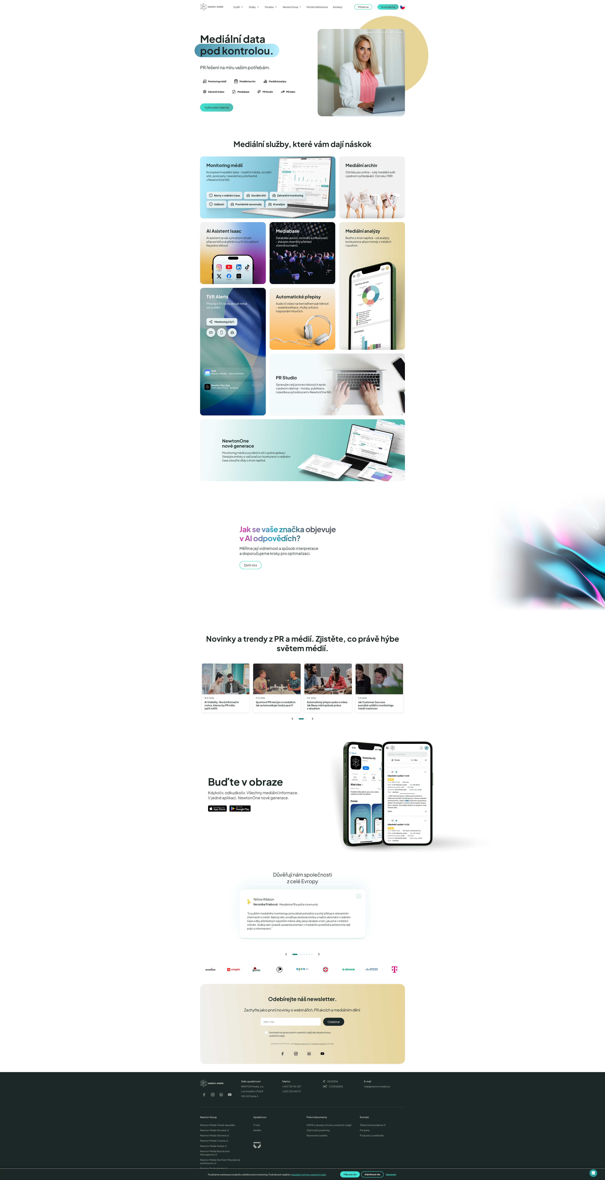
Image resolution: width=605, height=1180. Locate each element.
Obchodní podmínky (318, 1130)
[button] (593, 1173)
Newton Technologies (212, 1168)
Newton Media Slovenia (213, 1135)
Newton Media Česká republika (217, 1124)
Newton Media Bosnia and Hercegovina (215, 1153)
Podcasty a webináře (372, 1135)
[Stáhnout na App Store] (217, 808)
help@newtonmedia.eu (377, 1086)
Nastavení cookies (317, 1135)
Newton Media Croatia (212, 1140)
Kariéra (257, 1130)
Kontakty (337, 7)
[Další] (312, 719)
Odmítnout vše (372, 1174)
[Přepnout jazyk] (402, 7)
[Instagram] (296, 1054)
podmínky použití (318, 1043)
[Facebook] (283, 1054)
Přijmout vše (350, 1174)
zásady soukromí (301, 1043)
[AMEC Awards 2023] (257, 1145)
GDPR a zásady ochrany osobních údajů (329, 1124)
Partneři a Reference (317, 7)
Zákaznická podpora (371, 1124)
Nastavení (391, 1174)
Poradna (365, 1130)
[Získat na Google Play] (240, 808)
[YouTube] (322, 1054)
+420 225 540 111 (291, 1091)
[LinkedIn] (309, 1054)
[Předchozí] (292, 719)
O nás (256, 1124)
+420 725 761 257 (291, 1086)
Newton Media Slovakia (213, 1130)
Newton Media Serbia (212, 1145)
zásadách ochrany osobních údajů (308, 1174)
